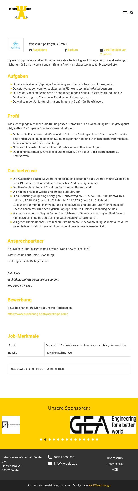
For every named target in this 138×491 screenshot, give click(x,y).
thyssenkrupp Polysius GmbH (48, 44)
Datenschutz (115, 464)
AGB (115, 470)
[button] (125, 12)
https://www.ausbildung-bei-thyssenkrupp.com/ (38, 314)
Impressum (115, 458)
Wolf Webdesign (100, 485)
